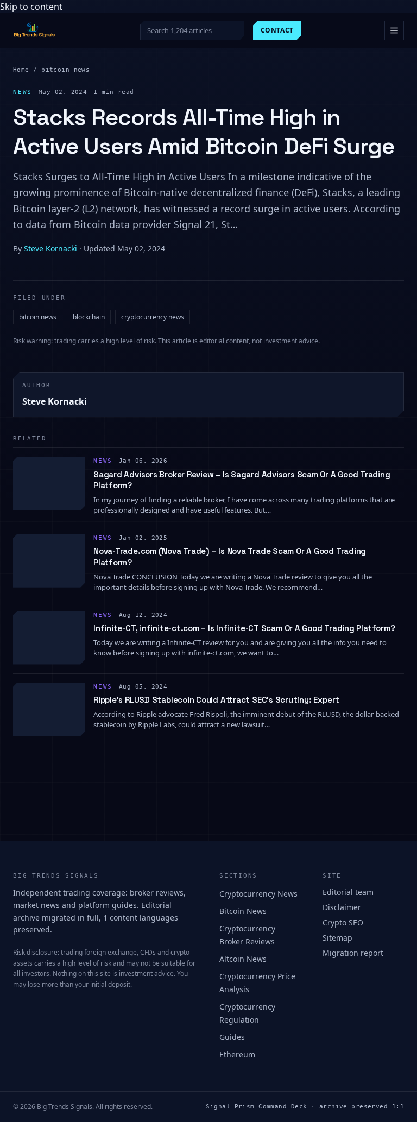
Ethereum (237, 1054)
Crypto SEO (343, 922)
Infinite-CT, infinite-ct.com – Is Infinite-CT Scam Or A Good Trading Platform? (244, 628)
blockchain (89, 317)
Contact (277, 30)
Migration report (353, 953)
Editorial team (348, 892)
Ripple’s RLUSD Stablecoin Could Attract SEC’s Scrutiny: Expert (216, 700)
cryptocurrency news (152, 317)
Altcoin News (243, 959)
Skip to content (31, 6)
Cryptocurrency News (258, 893)
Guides (232, 1037)
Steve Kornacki (50, 248)
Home (21, 69)
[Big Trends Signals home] (34, 30)
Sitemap (337, 937)
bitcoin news (65, 69)
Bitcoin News (243, 911)
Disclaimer (342, 907)
